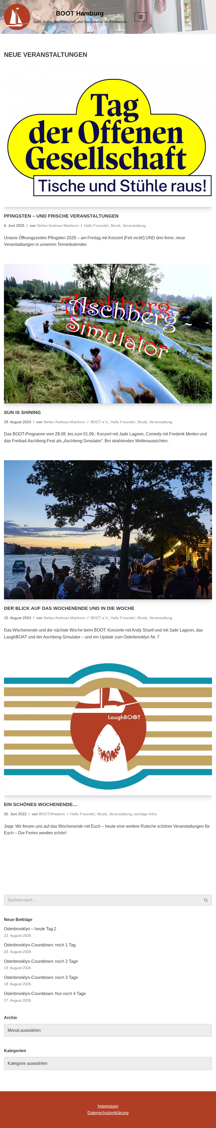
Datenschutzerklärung (108, 1113)
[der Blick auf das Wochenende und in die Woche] (108, 530)
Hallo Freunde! (96, 225)
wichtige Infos (145, 814)
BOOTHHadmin (52, 814)
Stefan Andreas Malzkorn (58, 225)
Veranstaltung (134, 225)
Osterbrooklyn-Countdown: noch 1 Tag (40, 945)
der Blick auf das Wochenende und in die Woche (69, 608)
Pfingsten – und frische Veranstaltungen (61, 216)
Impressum (108, 1106)
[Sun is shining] (108, 333)
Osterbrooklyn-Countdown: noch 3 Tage (41, 977)
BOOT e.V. (100, 422)
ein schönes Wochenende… (40, 804)
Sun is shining (22, 412)
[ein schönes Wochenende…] (108, 725)
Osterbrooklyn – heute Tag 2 (30, 929)
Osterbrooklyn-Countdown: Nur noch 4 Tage (45, 993)
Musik (116, 225)
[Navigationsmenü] (141, 16)
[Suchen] (206, 900)
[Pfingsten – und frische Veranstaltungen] (108, 137)
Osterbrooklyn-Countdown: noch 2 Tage (41, 961)
